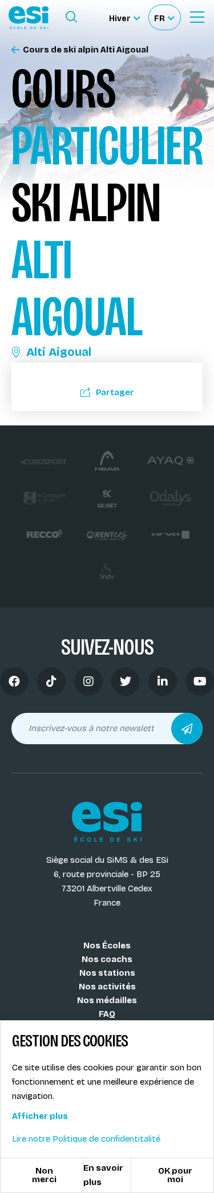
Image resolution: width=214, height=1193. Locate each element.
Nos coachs (107, 959)
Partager (115, 392)
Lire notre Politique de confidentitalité (86, 1139)
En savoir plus (103, 1175)
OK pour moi (175, 1175)
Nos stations (107, 973)
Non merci (44, 1175)
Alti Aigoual (58, 352)
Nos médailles (107, 1000)
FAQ (107, 1014)
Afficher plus (40, 1116)
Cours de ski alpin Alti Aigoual (85, 50)
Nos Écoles (107, 945)
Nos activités (107, 986)
